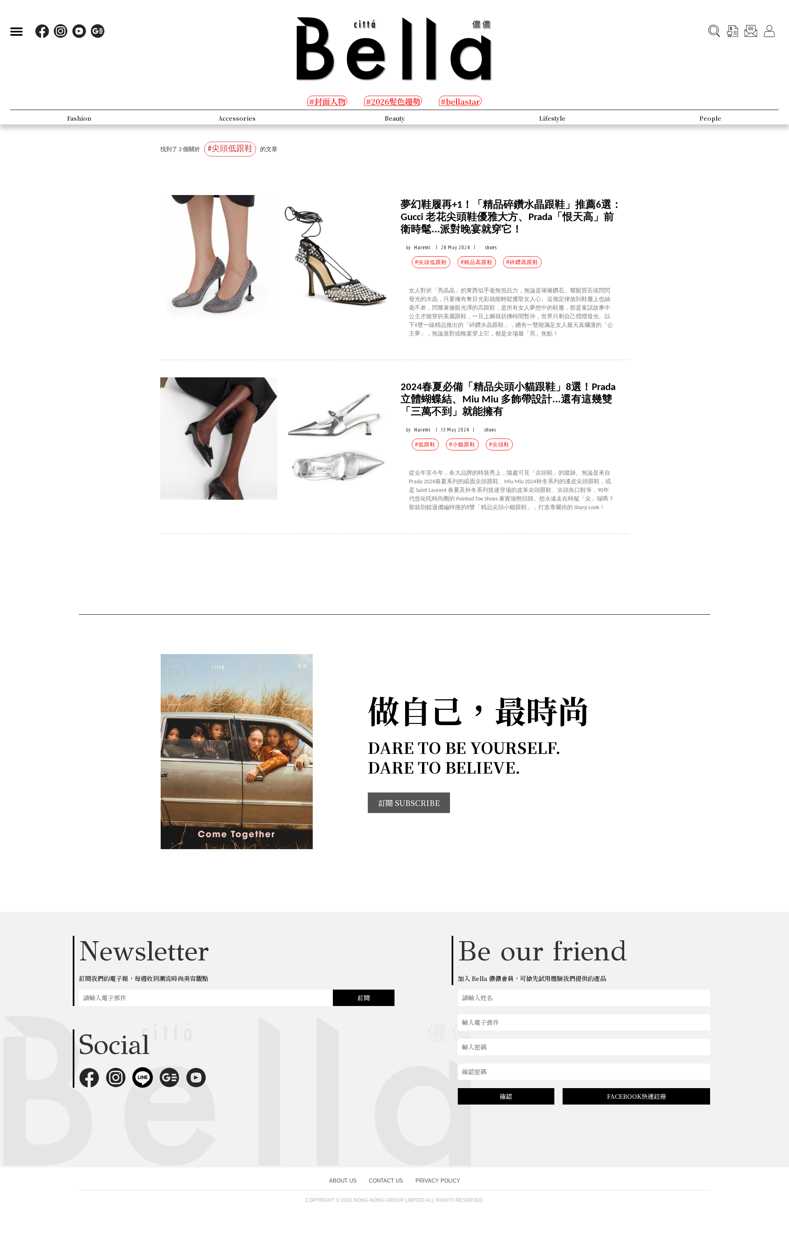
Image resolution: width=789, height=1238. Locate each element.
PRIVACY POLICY (437, 1181)
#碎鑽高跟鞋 (522, 262)
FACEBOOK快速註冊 (636, 1096)
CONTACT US (386, 1181)
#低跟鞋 (425, 444)
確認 (506, 1096)
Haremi (422, 247)
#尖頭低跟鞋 (431, 262)
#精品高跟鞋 (477, 262)
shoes (491, 247)
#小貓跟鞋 (462, 444)
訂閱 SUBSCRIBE (409, 802)
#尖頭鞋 (499, 444)
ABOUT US (343, 1181)
